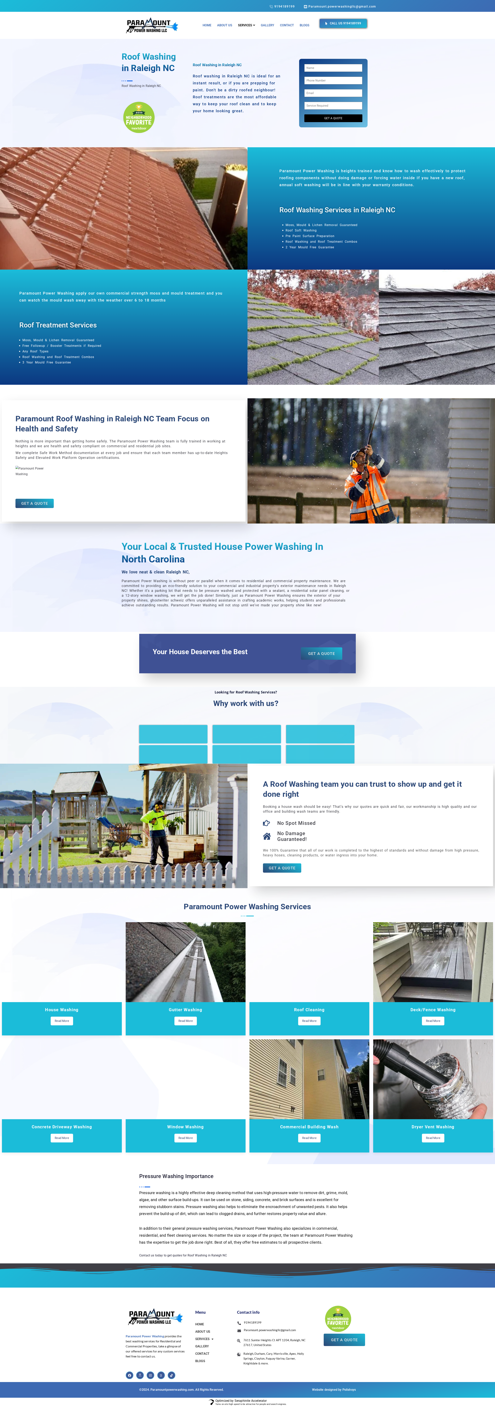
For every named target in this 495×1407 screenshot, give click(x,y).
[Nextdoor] (161, 1375)
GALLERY (202, 1346)
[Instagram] (150, 1375)
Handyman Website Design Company (163, 1167)
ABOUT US (202, 1331)
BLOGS (200, 1361)
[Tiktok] (171, 1375)
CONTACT (202, 1354)
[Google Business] (140, 1375)
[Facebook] (129, 1375)
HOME (199, 1324)
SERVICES (202, 1339)
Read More (62, 1021)
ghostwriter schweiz (167, 600)
